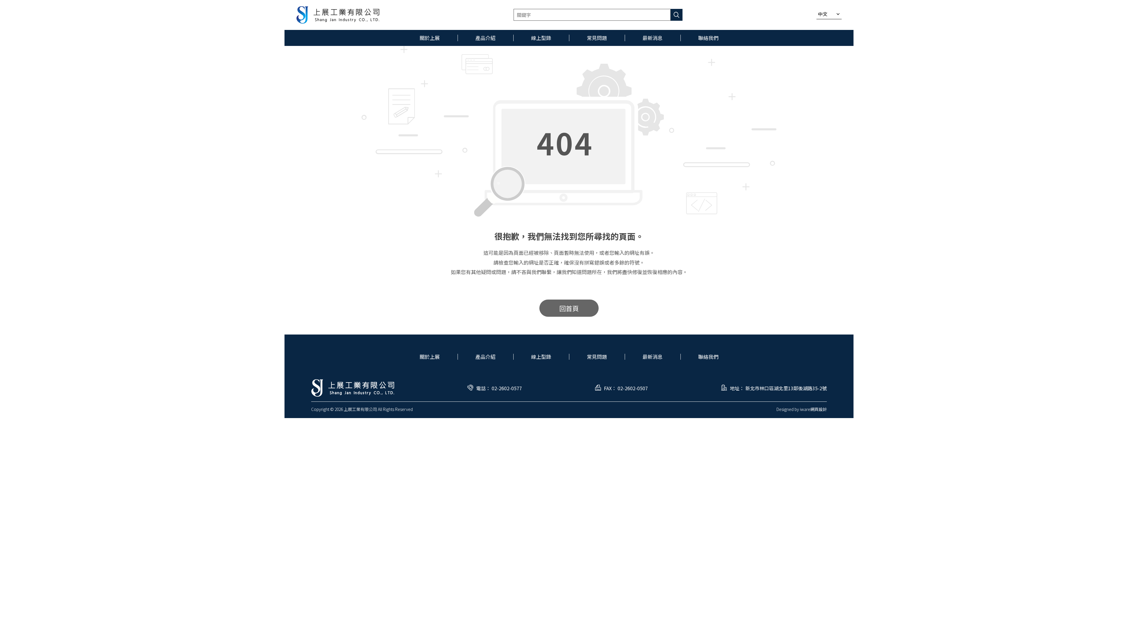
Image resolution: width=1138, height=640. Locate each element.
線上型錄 (541, 356)
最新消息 (652, 356)
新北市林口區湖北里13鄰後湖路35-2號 (786, 388)
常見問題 (597, 356)
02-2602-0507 (633, 388)
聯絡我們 (708, 356)
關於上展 (430, 356)
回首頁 (569, 308)
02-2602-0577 (507, 388)
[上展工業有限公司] (337, 15)
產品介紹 (485, 356)
